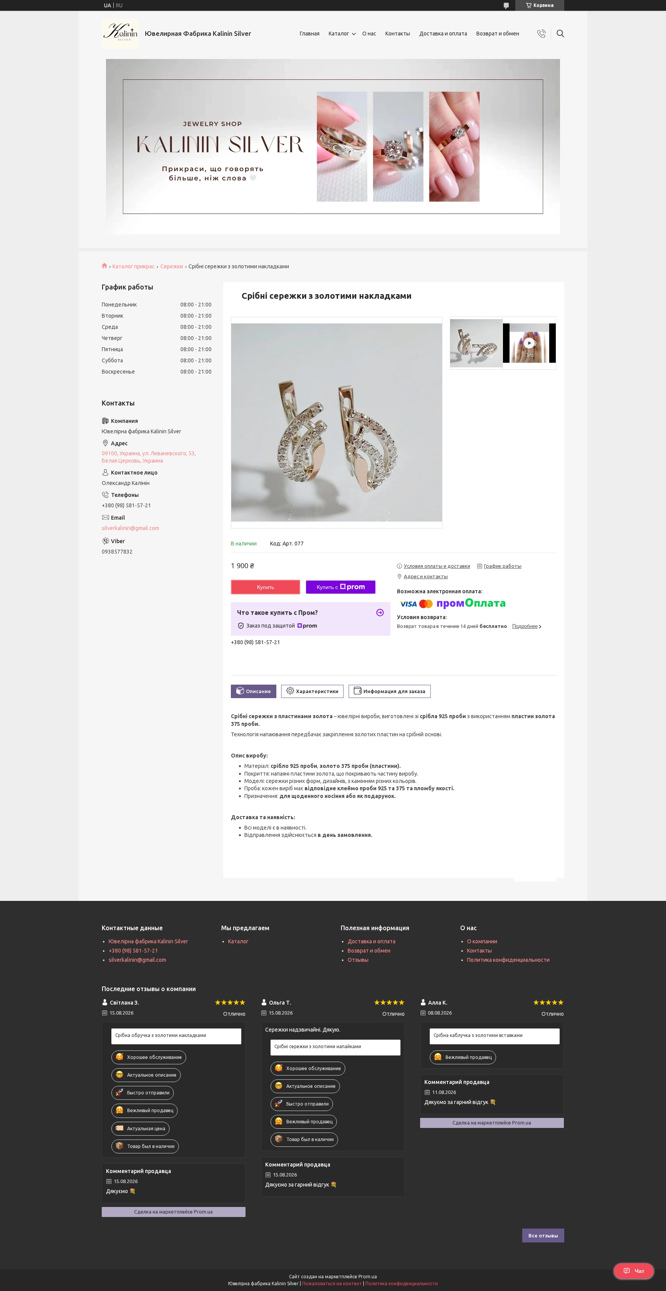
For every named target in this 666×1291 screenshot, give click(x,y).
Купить (265, 587)
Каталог (339, 33)
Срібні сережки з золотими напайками (317, 1046)
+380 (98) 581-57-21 (133, 951)
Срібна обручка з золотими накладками (160, 1035)
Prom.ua (367, 1276)
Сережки (171, 266)
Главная (310, 33)
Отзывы (358, 960)
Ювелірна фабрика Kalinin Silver (148, 941)
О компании (482, 941)
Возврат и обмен (497, 33)
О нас (369, 33)
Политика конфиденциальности (508, 960)
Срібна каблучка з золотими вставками (478, 1035)
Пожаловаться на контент (332, 1283)
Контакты (397, 33)
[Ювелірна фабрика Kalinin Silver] (120, 34)
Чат (639, 1271)
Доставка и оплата (443, 33)
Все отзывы (543, 1235)
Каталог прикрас (134, 266)
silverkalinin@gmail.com (130, 528)
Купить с (327, 587)
